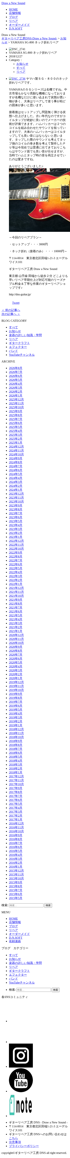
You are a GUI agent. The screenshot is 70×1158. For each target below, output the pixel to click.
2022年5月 (15, 568)
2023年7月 (15, 513)
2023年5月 (15, 521)
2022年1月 (15, 584)
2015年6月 (15, 894)
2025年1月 (15, 442)
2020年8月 (15, 650)
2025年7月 (15, 419)
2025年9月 (15, 411)
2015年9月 (15, 882)
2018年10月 (16, 737)
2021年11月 (16, 591)
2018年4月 (15, 760)
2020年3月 (15, 670)
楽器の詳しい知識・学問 (25, 335)
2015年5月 (15, 898)
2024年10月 (16, 454)
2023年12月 (16, 493)
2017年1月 (15, 819)
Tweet (15, 302)
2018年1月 (15, 772)
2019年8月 (15, 697)
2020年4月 (15, 666)
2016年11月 (16, 827)
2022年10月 (16, 548)
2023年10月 (16, 501)
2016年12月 (16, 823)
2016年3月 (15, 858)
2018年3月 (15, 764)
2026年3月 (15, 387)
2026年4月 (15, 383)
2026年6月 (15, 375)
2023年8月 (15, 509)
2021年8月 (15, 603)
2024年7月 (15, 466)
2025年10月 (16, 407)
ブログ (13, 17)
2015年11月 (16, 874)
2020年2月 (15, 674)
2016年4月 (15, 854)
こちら (13, 1138)
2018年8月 (15, 745)
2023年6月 (15, 517)
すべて (20, 67)
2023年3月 (15, 529)
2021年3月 (15, 623)
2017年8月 (15, 792)
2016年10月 (16, 831)
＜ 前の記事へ (10, 310)
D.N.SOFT (15, 28)
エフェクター (18, 346)
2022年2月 (15, 580)
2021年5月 (15, 615)
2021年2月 (15, 627)
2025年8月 (15, 415)
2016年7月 (15, 843)
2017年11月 (16, 780)
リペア (13, 20)
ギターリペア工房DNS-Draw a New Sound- (29, 38)
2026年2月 (15, 391)
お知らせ (22, 63)
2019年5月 (15, 709)
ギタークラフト (19, 343)
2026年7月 (15, 372)
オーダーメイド (19, 24)
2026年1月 (15, 395)
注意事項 (15, 1142)
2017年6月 (15, 799)
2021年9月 (15, 599)
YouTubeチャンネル (22, 354)
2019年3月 (15, 717)
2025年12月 (16, 399)
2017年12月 (16, 776)
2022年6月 (15, 564)
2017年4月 (15, 807)
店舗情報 (15, 13)
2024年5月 (15, 474)
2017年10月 (16, 784)
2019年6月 (15, 705)
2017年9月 (15, 788)
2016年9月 (15, 835)
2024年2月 (15, 485)
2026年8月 (15, 368)
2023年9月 (15, 505)
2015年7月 (15, 890)
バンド (13, 350)
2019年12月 (16, 682)
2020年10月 (16, 642)
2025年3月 (15, 434)
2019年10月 (16, 690)
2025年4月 (15, 430)
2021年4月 (15, 619)
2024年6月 (15, 470)
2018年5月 (15, 756)
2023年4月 (15, 525)
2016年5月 (15, 851)
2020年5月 (15, 662)
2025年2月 (15, 438)
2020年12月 (16, 635)
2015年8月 (15, 886)
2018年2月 (15, 768)
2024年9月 (15, 458)
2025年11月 (16, 403)
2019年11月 (16, 686)
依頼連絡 (15, 941)
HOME (13, 9)
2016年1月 (15, 866)
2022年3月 (15, 576)
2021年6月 (15, 611)
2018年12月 (16, 729)
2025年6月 (15, 423)
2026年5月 (15, 379)
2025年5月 (15, 427)
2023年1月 (15, 536)
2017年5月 (15, 803)
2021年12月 (16, 587)
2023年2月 (15, 533)
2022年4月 (15, 572)
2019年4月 (15, 713)
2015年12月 (16, 870)
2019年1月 (15, 725)
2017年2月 (15, 815)
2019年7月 (15, 701)
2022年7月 (15, 560)
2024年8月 (15, 462)
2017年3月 (15, 811)
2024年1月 (15, 489)
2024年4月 (15, 478)
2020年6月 (15, 658)
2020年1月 (15, 678)
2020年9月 (15, 646)
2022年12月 (16, 540)
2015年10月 (16, 878)
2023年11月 (16, 497)
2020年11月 (16, 639)
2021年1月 (15, 631)
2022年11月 (16, 544)
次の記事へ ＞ (10, 314)
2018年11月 (16, 733)
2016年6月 (15, 847)
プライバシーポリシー (24, 1146)
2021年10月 (16, 595)
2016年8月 (15, 839)
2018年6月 (15, 752)
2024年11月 (16, 450)
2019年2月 (15, 721)
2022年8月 (15, 556)
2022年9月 (15, 552)
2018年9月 (15, 741)
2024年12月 (16, 446)
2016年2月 (15, 862)
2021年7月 (15, 607)
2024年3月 (15, 481)
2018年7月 (15, 748)
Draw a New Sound (13, 3)
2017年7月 (15, 796)
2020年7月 (15, 654)
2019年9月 (15, 693)
